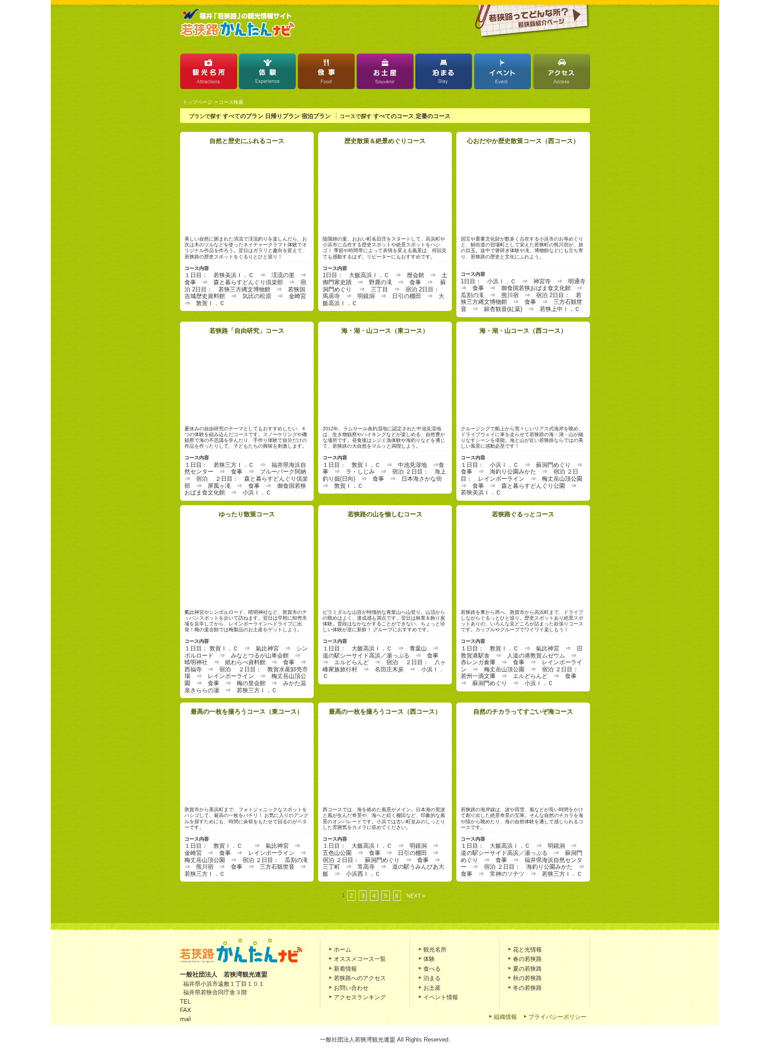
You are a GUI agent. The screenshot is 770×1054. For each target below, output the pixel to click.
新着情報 (345, 968)
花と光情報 (527, 949)
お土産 (385, 73)
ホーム (342, 949)
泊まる (443, 73)
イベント (502, 73)
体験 (267, 73)
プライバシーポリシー (557, 1016)
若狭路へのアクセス (360, 978)
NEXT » (415, 896)
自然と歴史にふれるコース (246, 140)
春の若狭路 (527, 959)
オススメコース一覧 (360, 959)
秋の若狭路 (527, 978)
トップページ (197, 102)
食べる (432, 968)
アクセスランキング (360, 997)
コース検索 (231, 102)
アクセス (561, 73)
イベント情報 (440, 997)
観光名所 (208, 73)
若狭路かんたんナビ (237, 23)
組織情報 (505, 1016)
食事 (326, 73)
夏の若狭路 (527, 968)
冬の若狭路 (527, 988)
